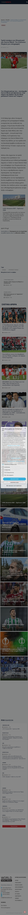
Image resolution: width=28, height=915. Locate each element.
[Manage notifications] (25, 912)
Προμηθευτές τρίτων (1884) (13, 445)
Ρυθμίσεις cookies (11, 461)
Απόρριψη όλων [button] (14, 482)
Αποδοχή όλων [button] (14, 479)
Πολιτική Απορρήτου (20, 461)
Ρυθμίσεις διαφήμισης (16, 458)
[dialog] (14, 457)
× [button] (25, 428)
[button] (14, 486)
